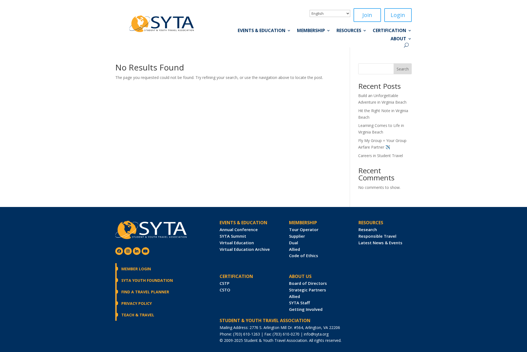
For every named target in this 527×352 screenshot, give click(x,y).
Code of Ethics (303, 255)
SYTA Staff (299, 302)
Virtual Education (237, 242)
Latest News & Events (380, 242)
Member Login (136, 268)
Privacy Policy (136, 303)
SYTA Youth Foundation (147, 280)
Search (403, 69)
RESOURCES (370, 223)
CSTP (224, 283)
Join (367, 15)
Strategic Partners (307, 290)
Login (398, 15)
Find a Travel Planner (145, 291)
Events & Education (261, 31)
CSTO (225, 290)
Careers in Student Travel (380, 155)
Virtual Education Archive (245, 249)
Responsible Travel (377, 236)
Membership (311, 31)
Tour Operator (303, 229)
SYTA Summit (233, 236)
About (398, 39)
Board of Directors (308, 283)
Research (367, 229)
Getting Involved (306, 309)
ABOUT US (300, 276)
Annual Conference (239, 229)
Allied (294, 249)
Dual (293, 242)
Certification (389, 31)
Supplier (297, 236)
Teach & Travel (137, 314)
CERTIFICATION (236, 276)
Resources (349, 31)
